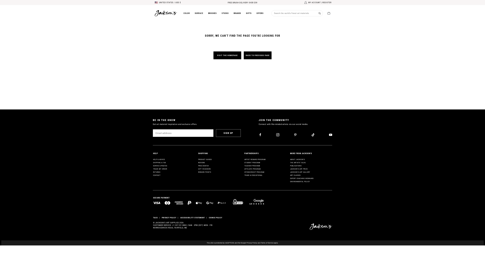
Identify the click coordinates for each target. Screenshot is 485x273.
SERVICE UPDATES (160, 166)
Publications (296, 166)
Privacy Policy (252, 243)
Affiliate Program (252, 169)
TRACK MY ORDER (160, 169)
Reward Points (204, 172)
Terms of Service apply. (269, 243)
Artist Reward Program (255, 159)
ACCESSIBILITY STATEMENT (192, 218)
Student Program (252, 163)
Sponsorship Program (254, 172)
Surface (199, 13)
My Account (314, 2)
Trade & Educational (253, 175)
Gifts (249, 13)
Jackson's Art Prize (299, 169)
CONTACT (157, 175)
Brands (237, 13)
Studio (225, 13)
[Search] (320, 13)
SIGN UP (228, 133)
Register (326, 2)
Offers (260, 13)
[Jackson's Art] (166, 13)
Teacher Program (252, 166)
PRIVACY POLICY (169, 218)
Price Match (203, 166)
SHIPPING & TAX (159, 163)
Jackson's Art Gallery (300, 172)
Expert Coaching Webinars (302, 178)
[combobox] (294, 13)
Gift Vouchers (204, 169)
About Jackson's (297, 159)
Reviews (201, 163)
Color (187, 13)
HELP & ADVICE (159, 159)
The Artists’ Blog (298, 163)
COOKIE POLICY (215, 218)
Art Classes (295, 175)
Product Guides (205, 159)
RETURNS (156, 172)
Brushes (212, 13)
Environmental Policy (300, 182)
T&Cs (155, 218)
